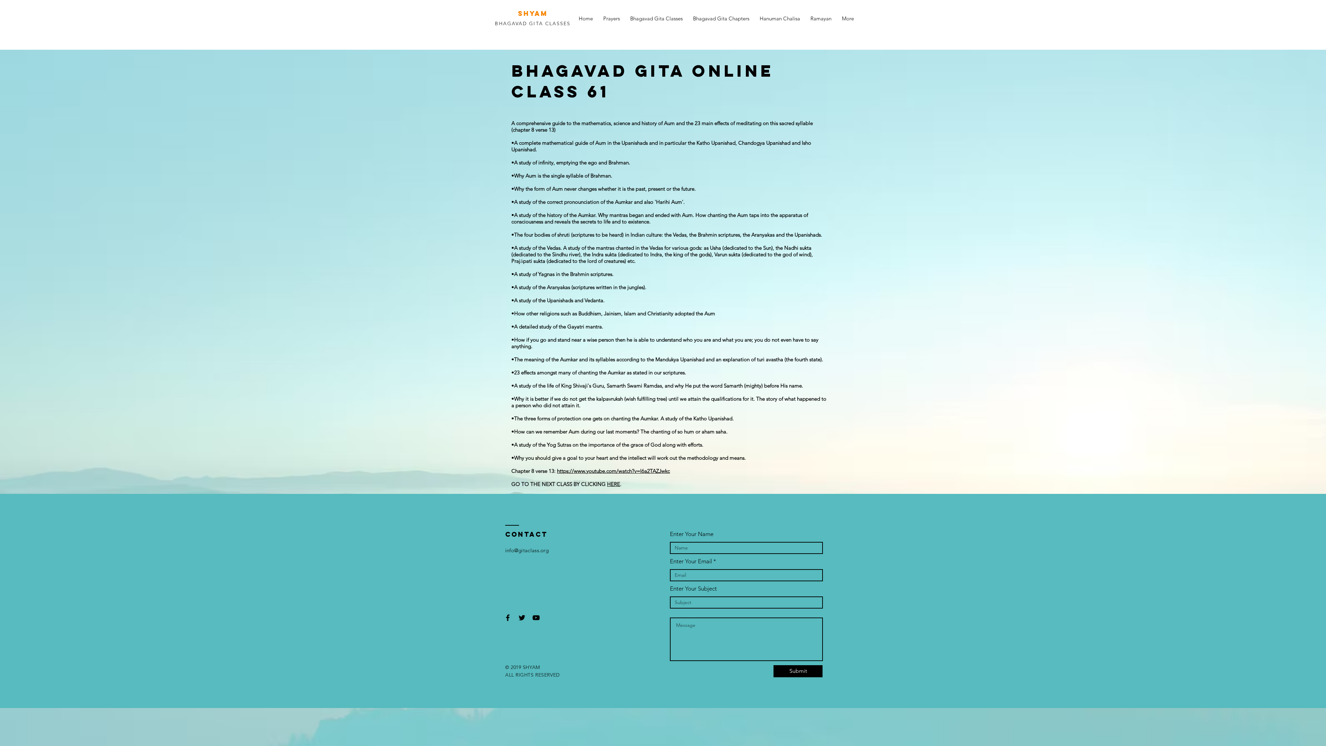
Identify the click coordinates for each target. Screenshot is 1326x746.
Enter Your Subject (693, 589)
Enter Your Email (691, 561)
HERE (613, 484)
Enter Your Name (691, 534)
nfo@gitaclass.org (528, 550)
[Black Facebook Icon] (507, 617)
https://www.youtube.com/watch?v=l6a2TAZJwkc (613, 471)
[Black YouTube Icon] (536, 617)
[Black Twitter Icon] (522, 617)
